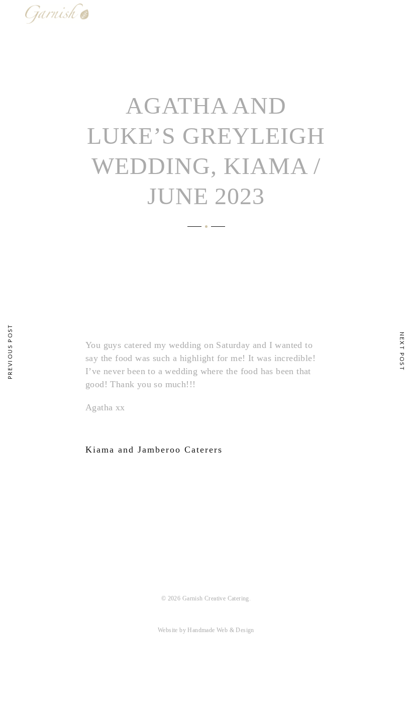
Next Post (402, 351)
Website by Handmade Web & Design (206, 630)
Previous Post (10, 352)
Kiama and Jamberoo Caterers (154, 450)
